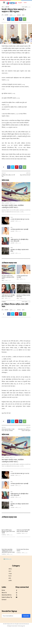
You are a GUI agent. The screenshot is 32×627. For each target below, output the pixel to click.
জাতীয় (3, 6)
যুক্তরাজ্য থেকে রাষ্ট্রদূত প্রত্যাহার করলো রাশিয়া (23, 295)
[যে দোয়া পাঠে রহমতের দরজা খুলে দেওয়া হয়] (5, 220)
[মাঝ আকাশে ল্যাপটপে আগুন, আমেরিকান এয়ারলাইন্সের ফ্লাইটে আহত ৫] (16, 191)
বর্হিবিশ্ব (3, 203)
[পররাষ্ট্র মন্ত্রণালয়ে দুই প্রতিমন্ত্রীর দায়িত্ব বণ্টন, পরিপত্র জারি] (5, 241)
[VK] (20, 19)
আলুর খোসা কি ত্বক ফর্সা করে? (25, 175)
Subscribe (26, 616)
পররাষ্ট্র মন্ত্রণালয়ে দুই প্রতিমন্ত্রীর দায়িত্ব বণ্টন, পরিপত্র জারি (8, 295)
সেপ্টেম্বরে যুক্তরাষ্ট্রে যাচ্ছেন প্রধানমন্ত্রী (19, 229)
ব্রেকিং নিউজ (7, 6)
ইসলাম (11, 217)
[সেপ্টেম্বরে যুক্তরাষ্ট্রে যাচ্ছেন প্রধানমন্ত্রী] (5, 231)
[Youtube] (16, 597)
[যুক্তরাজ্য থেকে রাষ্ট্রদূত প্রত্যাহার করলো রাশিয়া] (5, 251)
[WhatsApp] (24, 19)
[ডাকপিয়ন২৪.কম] (12, 3)
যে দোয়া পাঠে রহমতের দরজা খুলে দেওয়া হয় (19, 219)
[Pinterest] (16, 19)
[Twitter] (12, 19)
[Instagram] (16, 593)
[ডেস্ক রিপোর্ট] (3, 15)
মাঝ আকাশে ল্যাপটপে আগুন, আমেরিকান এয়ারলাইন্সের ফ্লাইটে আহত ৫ (13, 206)
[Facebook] (8, 19)
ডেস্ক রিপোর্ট (7, 203)
